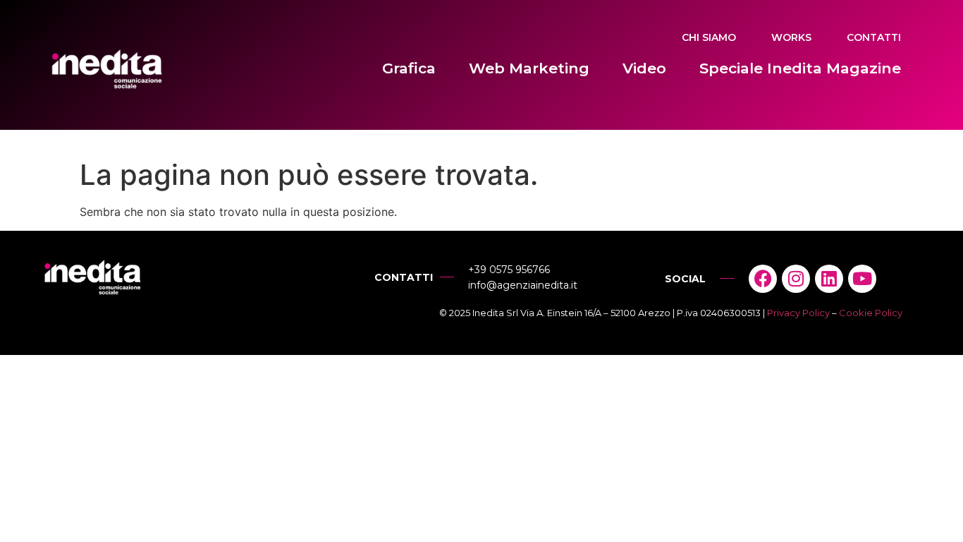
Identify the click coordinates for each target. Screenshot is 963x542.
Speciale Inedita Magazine (800, 68)
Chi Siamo (709, 37)
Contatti (874, 37)
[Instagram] (796, 279)
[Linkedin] (829, 279)
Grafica (409, 68)
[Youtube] (862, 279)
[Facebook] (763, 279)
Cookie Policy (870, 312)
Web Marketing (529, 68)
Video (644, 68)
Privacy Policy (798, 312)
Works (791, 37)
